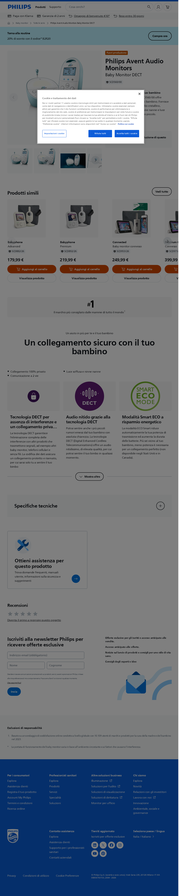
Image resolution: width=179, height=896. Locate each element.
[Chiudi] (139, 94)
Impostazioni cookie (54, 133)
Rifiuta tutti (100, 133)
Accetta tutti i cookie (127, 133)
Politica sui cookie (126, 124)
